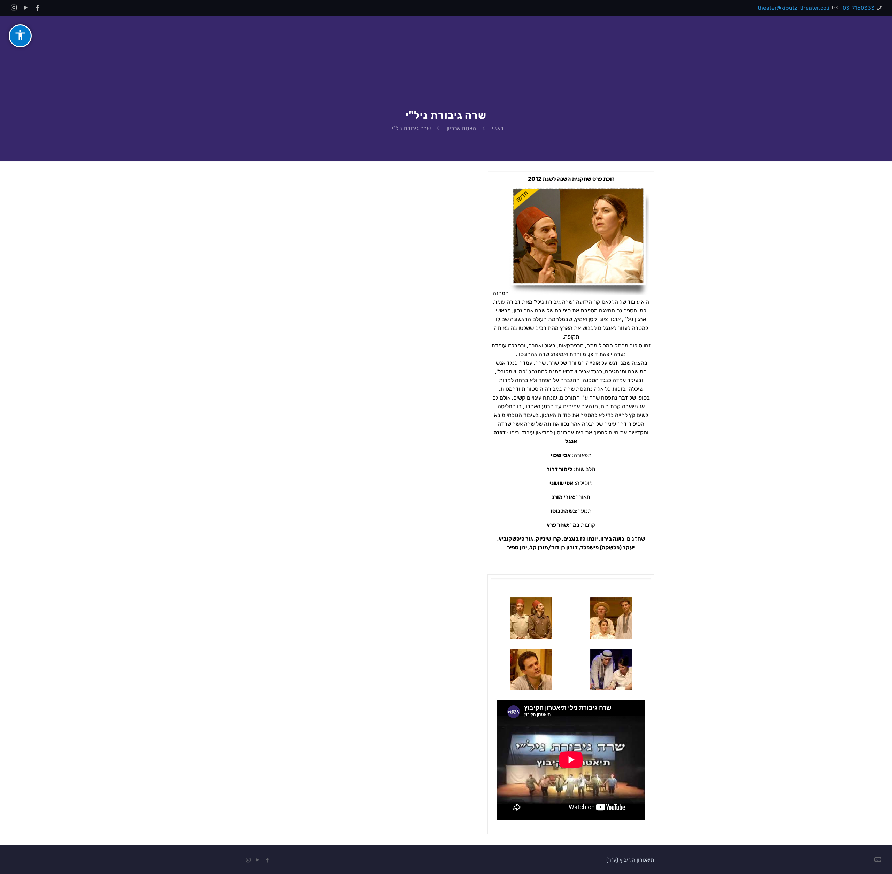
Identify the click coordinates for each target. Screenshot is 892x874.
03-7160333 (859, 8)
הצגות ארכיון (461, 128)
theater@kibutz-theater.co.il (794, 8)
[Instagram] (14, 7)
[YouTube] (26, 7)
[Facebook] (38, 7)
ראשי (497, 128)
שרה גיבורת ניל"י (411, 128)
